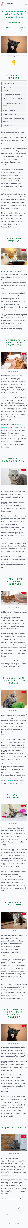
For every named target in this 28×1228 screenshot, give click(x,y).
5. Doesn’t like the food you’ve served (12, 104)
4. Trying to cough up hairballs (12, 99)
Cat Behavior (14, 22)
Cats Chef (9, 4)
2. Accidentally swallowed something (10, 89)
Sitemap (7, 1214)
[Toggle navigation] (26, 4)
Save (24, 250)
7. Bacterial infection (9, 114)
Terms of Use (18, 1211)
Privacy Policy (19, 1208)
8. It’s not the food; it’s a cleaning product (13, 120)
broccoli (11, 781)
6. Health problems (8, 110)
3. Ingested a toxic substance (11, 95)
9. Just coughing (7, 125)
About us (8, 1208)
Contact (7, 1211)
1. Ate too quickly (8, 83)
